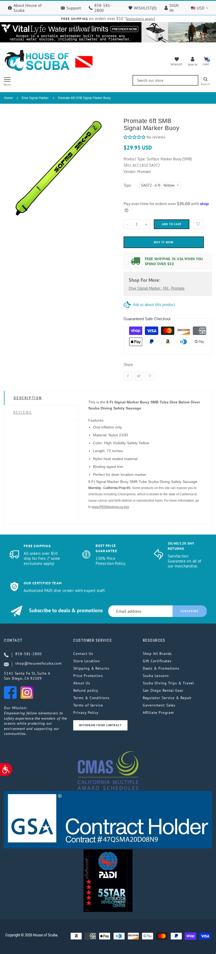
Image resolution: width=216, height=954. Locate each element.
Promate (178, 288)
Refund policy (85, 690)
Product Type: (135, 158)
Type (127, 185)
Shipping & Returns (91, 668)
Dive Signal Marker (35, 98)
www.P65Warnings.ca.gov (110, 507)
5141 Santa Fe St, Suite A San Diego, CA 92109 (27, 676)
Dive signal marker (145, 288)
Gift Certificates (157, 661)
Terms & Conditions (91, 697)
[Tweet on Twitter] (139, 376)
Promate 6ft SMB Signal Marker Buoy (84, 98)
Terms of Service (88, 705)
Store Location (86, 661)
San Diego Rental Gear (163, 690)
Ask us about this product (154, 304)
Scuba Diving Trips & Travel (168, 683)
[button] (134, 137)
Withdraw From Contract (100, 725)
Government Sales (159, 705)
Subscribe (189, 611)
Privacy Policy (86, 712)
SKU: (128, 165)
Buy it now (163, 242)
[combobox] (165, 80)
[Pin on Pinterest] (150, 376)
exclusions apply (140, 18)
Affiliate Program (158, 712)
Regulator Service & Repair (167, 697)
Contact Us (83, 653)
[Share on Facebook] (128, 376)
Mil (166, 288)
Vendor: (130, 171)
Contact (13, 640)
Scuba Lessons (156, 675)
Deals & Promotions (161, 668)
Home (8, 98)
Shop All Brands (157, 653)
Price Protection (88, 675)
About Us (81, 683)
